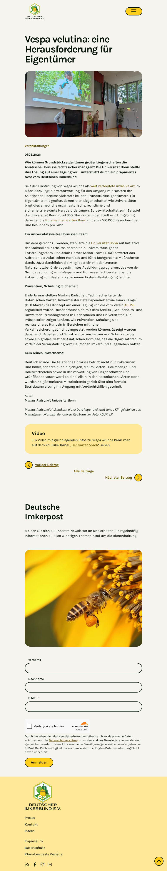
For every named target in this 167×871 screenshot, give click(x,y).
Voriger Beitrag (47, 465)
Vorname (34, 660)
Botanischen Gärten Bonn (65, 220)
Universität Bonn (104, 243)
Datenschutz (35, 848)
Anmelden (39, 762)
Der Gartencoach (85, 445)
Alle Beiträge (83, 471)
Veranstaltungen (37, 146)
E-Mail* (33, 698)
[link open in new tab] (34, 864)
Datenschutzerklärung (64, 740)
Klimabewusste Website (43, 854)
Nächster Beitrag (118, 477)
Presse (30, 818)
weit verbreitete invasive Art (112, 186)
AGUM (129, 305)
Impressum (34, 841)
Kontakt (31, 824)
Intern (29, 831)
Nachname (36, 679)
